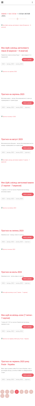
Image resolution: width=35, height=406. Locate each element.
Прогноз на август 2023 (12, 139)
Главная (4, 14)
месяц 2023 (19, 64)
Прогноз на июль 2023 (11, 272)
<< (2, 392)
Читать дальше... (27, 59)
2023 (3, 64)
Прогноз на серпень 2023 (12, 94)
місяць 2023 (10, 64)
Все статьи (12, 14)
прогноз (27, 107)
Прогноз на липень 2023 (12, 231)
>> (7, 396)
